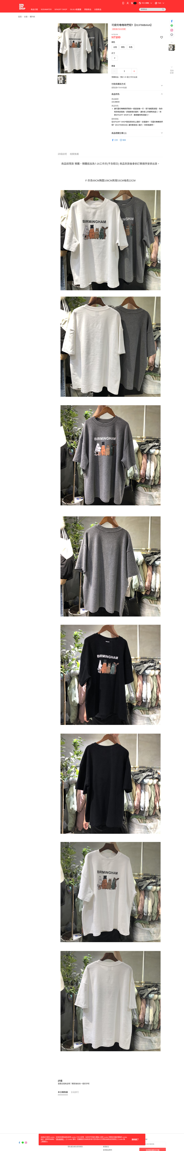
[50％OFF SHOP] (22, 7)
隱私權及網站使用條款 (75, 1147)
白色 (115, 47)
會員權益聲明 (107, 1150)
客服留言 (106, 1147)
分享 (116, 140)
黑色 (123, 47)
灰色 (130, 47)
